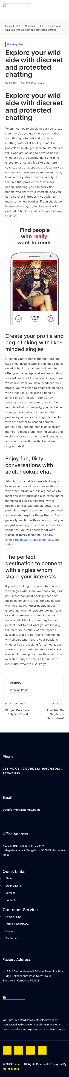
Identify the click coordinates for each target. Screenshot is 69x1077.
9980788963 (51, 768)
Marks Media (11, 1068)
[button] (50, 10)
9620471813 (11, 773)
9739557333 (31, 768)
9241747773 (11, 768)
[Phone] (5, 745)
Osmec (17, 1064)
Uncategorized (15, 44)
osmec (15, 682)
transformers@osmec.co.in (21, 809)
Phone (8, 756)
